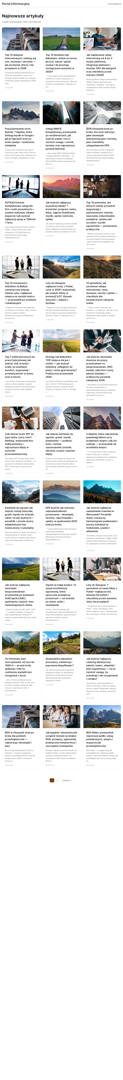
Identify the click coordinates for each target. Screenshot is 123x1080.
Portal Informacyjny (16, 3)
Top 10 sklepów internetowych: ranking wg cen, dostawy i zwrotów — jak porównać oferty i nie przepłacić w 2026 (20, 62)
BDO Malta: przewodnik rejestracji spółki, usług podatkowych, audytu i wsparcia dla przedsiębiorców (99, 739)
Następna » (67, 780)
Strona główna (114, 4)
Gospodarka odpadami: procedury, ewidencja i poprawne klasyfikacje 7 (60, 662)
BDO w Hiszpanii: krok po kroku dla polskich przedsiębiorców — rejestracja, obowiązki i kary (19, 739)
